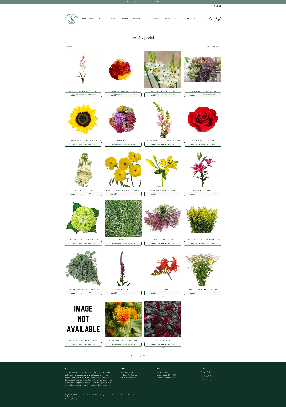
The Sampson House (75, 397)
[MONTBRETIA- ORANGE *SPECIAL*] (83, 69)
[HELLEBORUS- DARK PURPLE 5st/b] (83, 319)
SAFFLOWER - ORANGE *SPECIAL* (123, 341)
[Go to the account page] (215, 18)
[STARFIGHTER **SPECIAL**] (202, 168)
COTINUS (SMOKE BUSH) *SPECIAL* (202, 91)
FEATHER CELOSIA (163, 341)
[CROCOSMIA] (162, 267)
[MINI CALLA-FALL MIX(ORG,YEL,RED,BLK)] (123, 69)
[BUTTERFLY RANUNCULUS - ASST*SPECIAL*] (123, 168)
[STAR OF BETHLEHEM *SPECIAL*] (162, 69)
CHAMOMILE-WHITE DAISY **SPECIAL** (203, 289)
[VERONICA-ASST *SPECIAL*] (123, 267)
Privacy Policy (206, 372)
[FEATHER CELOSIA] (162, 319)
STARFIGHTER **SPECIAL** (202, 190)
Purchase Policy (207, 376)
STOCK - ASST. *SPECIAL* (83, 190)
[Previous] (117, 2)
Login (73, 95)
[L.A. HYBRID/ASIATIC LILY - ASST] (162, 168)
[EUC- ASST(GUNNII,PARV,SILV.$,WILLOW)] (83, 267)
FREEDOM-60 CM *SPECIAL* (202, 141)
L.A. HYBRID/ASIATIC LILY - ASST (163, 190)
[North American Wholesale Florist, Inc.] (71, 18)
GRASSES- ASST (123, 240)
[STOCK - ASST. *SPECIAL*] (83, 168)
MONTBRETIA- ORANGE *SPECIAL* (83, 91)
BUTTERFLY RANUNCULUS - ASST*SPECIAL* (123, 190)
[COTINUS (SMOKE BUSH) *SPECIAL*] (202, 69)
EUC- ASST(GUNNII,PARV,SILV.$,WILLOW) (83, 289)
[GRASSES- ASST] (123, 218)
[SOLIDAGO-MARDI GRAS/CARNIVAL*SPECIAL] (202, 218)
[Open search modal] (210, 18)
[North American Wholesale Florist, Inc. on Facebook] (214, 6)
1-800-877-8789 (126, 372)
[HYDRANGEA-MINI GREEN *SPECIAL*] (83, 218)
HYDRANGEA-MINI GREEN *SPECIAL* (83, 240)
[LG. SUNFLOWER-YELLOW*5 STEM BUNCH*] (83, 119)
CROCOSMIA (163, 289)
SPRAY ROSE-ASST (123, 141)
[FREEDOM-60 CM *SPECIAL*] (202, 119)
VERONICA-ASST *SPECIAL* (123, 289)
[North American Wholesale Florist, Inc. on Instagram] (220, 6)
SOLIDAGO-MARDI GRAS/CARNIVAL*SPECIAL (203, 240)
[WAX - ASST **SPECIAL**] (162, 218)
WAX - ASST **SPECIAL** (163, 240)
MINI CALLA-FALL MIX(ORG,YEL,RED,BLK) (123, 91)
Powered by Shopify (71, 399)
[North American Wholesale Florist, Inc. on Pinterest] (217, 6)
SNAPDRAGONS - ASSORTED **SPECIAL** (163, 141)
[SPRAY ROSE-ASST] (123, 119)
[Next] (168, 2)
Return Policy (206, 380)
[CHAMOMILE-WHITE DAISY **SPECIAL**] (202, 267)
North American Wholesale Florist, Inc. (87, 395)
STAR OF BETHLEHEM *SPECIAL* (163, 91)
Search (203, 368)
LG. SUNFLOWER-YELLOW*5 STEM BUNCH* (83, 141)
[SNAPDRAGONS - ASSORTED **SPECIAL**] (162, 119)
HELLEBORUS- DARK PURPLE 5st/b (83, 341)
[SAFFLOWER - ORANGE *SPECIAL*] (123, 319)
